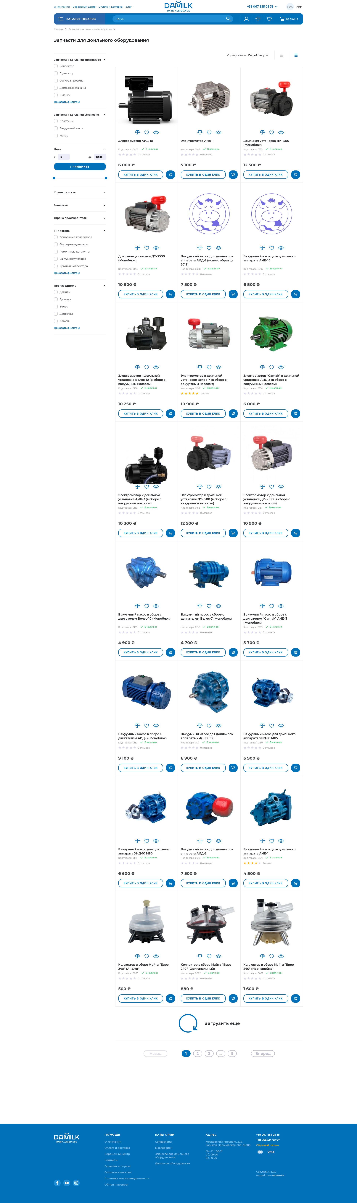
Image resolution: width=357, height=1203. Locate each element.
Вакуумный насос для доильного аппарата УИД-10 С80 (207, 736)
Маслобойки (163, 1148)
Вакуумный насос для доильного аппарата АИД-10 (269, 258)
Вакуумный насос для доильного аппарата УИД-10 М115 (269, 736)
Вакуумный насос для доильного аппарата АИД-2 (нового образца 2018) (207, 260)
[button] (137, 132)
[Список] (296, 55)
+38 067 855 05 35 (268, 1134)
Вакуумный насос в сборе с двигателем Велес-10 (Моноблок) (144, 616)
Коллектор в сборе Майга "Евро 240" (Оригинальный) (206, 967)
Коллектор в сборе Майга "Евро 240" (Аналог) (143, 967)
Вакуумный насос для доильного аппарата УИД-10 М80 (144, 851)
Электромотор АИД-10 (135, 141)
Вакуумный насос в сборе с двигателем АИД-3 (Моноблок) (142, 736)
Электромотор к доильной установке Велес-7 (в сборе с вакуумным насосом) (203, 380)
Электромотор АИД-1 (197, 141)
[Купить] (170, 174)
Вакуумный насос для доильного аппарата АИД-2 (207, 851)
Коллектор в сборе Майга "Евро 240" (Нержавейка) (268, 967)
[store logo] (178, 6)
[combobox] (172, 18)
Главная (58, 29)
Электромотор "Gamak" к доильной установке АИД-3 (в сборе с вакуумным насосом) (271, 380)
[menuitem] (62, 6)
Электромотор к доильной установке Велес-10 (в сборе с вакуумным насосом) (141, 380)
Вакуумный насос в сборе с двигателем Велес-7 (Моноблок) (206, 616)
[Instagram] (76, 1183)
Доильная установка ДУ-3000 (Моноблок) (141, 258)
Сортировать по (237, 55)
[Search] (228, 19)
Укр (299, 6)
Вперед (263, 1053)
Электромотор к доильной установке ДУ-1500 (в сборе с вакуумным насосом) (203, 499)
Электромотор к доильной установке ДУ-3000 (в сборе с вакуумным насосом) (266, 499)
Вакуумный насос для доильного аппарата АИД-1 (269, 851)
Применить (80, 166)
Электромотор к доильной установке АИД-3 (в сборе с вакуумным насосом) (139, 499)
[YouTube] (66, 1183)
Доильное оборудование (172, 1163)
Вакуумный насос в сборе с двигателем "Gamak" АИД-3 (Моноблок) (265, 618)
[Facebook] (57, 1183)
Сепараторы (163, 1141)
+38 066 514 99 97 (268, 1140)
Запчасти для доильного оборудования (172, 1155)
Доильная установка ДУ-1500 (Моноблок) (266, 143)
